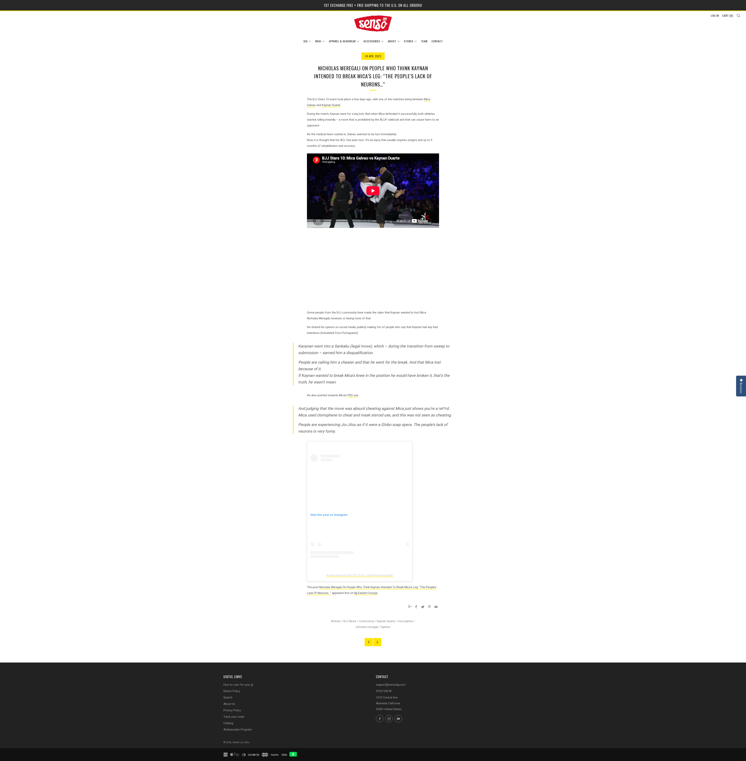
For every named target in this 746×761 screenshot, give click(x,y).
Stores (408, 41)
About (392, 41)
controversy (366, 621)
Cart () (727, 15)
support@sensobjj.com (391, 684)
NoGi (318, 41)
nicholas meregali (367, 627)
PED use (353, 395)
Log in (715, 15)
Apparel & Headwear (342, 41)
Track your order (233, 716)
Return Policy (231, 691)
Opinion (385, 627)
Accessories (371, 41)
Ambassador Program (237, 729)
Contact (437, 41)
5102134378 (383, 691)
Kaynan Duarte (331, 105)
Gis (305, 41)
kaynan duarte (386, 621)
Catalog (228, 723)
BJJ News (349, 621)
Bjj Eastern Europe (365, 593)
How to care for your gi (238, 684)
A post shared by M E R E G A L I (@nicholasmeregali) (359, 575)
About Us (229, 704)
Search (227, 697)
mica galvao (405, 621)
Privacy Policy (232, 710)
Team (424, 41)
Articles (336, 621)
